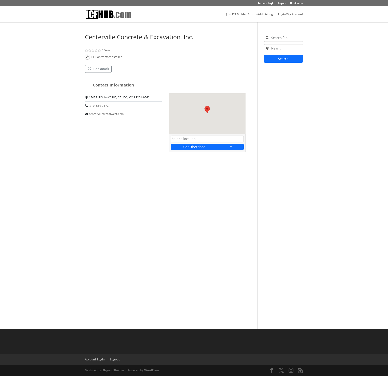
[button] (207, 110)
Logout (282, 3)
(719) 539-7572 (99, 105)
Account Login (266, 3)
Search (283, 59)
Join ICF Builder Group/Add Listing (249, 14)
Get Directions (194, 147)
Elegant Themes (113, 370)
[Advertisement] (283, 129)
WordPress (151, 370)
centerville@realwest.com (106, 114)
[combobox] (283, 38)
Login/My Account (290, 14)
